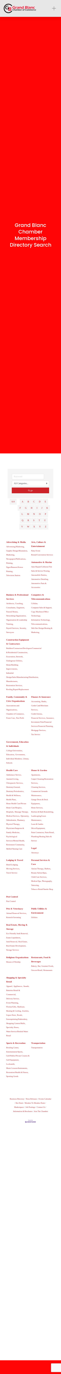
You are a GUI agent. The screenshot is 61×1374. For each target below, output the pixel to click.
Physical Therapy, (13, 824)
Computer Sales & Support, (41, 608)
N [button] (34, 514)
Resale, (20, 1015)
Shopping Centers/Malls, (15, 1023)
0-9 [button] (13, 501)
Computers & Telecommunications (40, 597)
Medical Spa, (36, 881)
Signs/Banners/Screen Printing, (14, 569)
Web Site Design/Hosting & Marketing (41, 630)
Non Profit (20, 718)
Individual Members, (14, 759)
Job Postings (30, 1107)
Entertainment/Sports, (14, 1052)
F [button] (20, 508)
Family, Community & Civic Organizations (16, 699)
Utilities (34, 917)
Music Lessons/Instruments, (17, 1068)
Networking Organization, (16, 616)
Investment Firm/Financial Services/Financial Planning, (42, 724)
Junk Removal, (12, 942)
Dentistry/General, (13, 787)
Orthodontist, (11, 820)
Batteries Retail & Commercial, (13, 992)
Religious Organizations (17, 957)
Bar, (39, 966)
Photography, (47, 881)
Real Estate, (23, 942)
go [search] (31, 490)
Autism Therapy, (37, 869)
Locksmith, (10, 1064)
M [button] (28, 514)
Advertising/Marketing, (15, 547)
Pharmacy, (21, 820)
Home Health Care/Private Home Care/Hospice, (16, 806)
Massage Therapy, (21, 812)
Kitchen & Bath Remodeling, (42, 812)
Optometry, (25, 816)
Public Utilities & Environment (39, 911)
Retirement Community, (15, 845)
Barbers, (48, 869)
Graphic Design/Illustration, (17, 551)
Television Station (13, 575)
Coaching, (19, 604)
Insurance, (50, 718)
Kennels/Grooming (13, 917)
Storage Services (12, 950)
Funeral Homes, (12, 612)
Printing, (9, 563)
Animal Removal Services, (16, 913)
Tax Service (35, 734)
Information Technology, (40, 620)
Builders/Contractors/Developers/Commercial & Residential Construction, (23, 650)
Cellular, (34, 604)
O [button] (40, 514)
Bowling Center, (12, 1048)
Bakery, (34, 966)
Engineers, (21, 608)
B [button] (28, 501)
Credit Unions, (36, 714)
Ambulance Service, (14, 775)
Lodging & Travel (14, 860)
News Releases (31, 1099)
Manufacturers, (12, 681)
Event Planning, (12, 1003)
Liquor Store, (11, 1015)
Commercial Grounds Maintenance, (39, 793)
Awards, (26, 986)
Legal (33, 848)
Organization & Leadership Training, (16, 622)
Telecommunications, (39, 624)
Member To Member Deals (35, 1103)
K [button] (47, 508)
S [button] (33, 520)
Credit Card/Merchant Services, (39, 708)
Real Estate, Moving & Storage (17, 927)
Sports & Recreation (15, 1043)
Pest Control (12, 897)
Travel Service (11, 873)
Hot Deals (19, 1103)
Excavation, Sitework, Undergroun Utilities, (14, 659)
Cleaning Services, (38, 787)
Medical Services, (13, 816)
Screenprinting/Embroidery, (17, 1019)
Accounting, (36, 701)
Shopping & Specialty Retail (16, 980)
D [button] (40, 501)
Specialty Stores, (12, 1027)
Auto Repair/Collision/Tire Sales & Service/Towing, (41, 569)
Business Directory (17, 1099)
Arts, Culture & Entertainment (38, 544)
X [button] (34, 526)
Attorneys (35, 853)
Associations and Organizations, (12, 708)
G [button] (26, 508)
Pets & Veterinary (14, 909)
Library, (26, 759)
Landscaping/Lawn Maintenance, (38, 818)
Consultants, (11, 608)
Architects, (10, 604)
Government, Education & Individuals (17, 744)
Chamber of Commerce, (15, 714)
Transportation (38, 1043)
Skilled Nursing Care (14, 849)
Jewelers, (25, 1011)
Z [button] (45, 526)
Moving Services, (13, 869)
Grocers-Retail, (37, 970)
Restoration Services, (14, 686)
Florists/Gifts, (11, 1007)
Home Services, (37, 808)
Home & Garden (39, 770)
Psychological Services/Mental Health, (15, 839)
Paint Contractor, (37, 832)
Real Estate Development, (16, 946)
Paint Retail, (49, 832)
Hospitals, (10, 812)
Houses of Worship (13, 962)
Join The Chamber (41, 1111)
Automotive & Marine (41, 562)
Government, (20, 755)
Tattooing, (35, 885)
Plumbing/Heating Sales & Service (41, 839)
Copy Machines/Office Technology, (40, 614)
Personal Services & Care (40, 862)
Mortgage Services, (38, 730)
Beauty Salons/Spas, (39, 873)
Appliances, (18, 986)
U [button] (45, 520)
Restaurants (47, 970)
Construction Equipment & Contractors (17, 642)
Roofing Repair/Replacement (17, 689)
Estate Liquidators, (13, 938)
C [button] (34, 501)
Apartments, (35, 775)
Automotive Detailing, (40, 579)
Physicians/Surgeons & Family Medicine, (15, 830)
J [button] (41, 508)
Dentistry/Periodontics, (15, 791)
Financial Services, (38, 718)
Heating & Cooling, (13, 1011)
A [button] (22, 501)
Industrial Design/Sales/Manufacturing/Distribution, (22, 675)
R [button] (28, 520)
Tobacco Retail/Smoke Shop (42, 889)
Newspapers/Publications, (16, 559)
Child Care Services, (39, 877)
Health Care (12, 770)
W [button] (28, 526)
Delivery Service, (12, 999)
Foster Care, (10, 718)
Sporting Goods (12, 1076)
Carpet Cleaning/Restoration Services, (42, 781)
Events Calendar (45, 1099)
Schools (9, 763)
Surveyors (10, 632)
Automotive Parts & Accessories (38, 585)
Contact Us (41, 1107)
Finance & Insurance (41, 697)
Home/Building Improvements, (12, 667)
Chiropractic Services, (14, 783)
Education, (10, 755)
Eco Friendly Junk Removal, (17, 934)
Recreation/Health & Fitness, (17, 1072)
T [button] (39, 520)
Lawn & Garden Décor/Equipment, (38, 826)
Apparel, (9, 986)
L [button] (22, 514)
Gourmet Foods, (47, 966)
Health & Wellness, (13, 795)
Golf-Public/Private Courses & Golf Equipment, (18, 1058)
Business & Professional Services (17, 597)
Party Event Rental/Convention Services (42, 553)
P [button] (45, 514)
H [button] (31, 508)
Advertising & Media (16, 542)
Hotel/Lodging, (12, 865)
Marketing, (10, 555)
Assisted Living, (12, 779)
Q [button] (22, 520)
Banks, (44, 701)
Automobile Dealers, (39, 575)
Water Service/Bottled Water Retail (17, 1034)
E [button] (45, 501)
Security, (23, 628)
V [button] (22, 526)
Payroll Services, (12, 628)
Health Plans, (11, 800)
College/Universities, (14, 751)
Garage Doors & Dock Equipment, (39, 802)
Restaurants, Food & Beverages (41, 959)
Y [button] (40, 526)
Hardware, (21, 1007)
